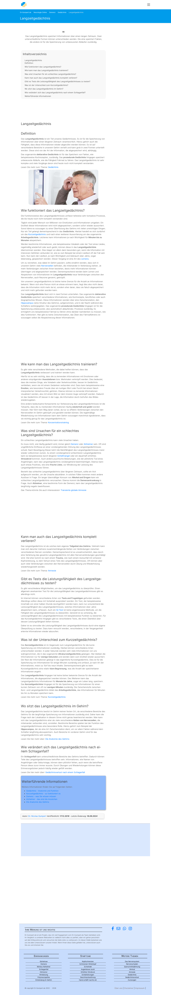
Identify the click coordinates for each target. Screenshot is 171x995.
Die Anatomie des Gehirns (57, 739)
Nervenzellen (47, 266)
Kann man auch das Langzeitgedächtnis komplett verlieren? (51, 78)
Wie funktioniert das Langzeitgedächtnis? (43, 67)
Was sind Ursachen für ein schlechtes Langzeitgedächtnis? (50, 74)
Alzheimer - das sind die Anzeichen (41, 799)
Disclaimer (128, 988)
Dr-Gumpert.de (25, 12)
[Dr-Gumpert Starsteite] (24, 4)
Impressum (140, 988)
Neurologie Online (40, 12)
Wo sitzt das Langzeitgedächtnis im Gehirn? (44, 89)
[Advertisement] (63, 108)
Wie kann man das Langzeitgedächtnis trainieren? (46, 70)
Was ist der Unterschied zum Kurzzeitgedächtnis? (46, 85)
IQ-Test (59, 610)
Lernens (85, 259)
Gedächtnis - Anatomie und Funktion (42, 791)
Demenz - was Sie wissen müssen (41, 796)
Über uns (118, 988)
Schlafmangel (63, 456)
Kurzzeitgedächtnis (37, 234)
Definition (29, 63)
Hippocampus (27, 303)
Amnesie (52, 570)
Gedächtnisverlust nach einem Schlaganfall (65, 772)
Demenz (52, 12)
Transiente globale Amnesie (73, 490)
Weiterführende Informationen (38, 96)
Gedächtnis (62, 12)
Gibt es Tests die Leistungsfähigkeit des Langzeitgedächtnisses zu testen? (57, 81)
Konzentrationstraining (58, 422)
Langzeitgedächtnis (33, 60)
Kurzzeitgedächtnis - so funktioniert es (43, 793)
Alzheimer (88, 444)
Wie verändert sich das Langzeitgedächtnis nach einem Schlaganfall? (55, 92)
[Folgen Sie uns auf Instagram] (130, 928)
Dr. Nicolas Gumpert (37, 816)
